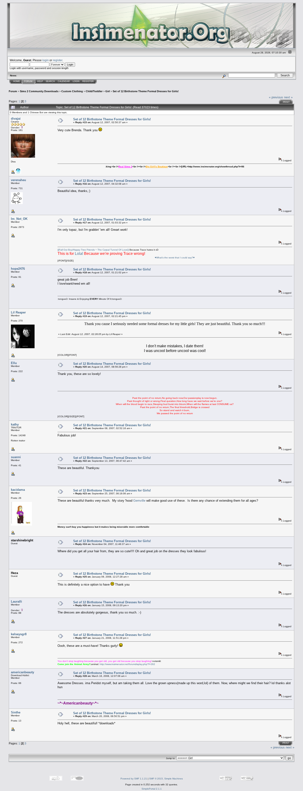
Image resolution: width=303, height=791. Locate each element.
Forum (28, 81)
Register (88, 81)
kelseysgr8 (19, 634)
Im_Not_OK (19, 219)
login (45, 60)
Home (16, 81)
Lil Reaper (18, 312)
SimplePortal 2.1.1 (152, 788)
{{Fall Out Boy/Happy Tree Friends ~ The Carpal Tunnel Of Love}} (93, 249)
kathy (15, 424)
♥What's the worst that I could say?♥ (175, 257)
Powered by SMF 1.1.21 (133, 778)
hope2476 (18, 268)
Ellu (14, 363)
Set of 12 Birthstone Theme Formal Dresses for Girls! (146, 91)
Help (40, 81)
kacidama (18, 489)
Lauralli (16, 601)
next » (288, 97)
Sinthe (15, 712)
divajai (16, 118)
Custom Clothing (72, 91)
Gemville (139, 500)
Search (50, 81)
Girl (107, 91)
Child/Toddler (94, 91)
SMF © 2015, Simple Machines (166, 778)
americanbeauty (22, 672)
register (57, 60)
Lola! (79, 254)
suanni (16, 457)
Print (286, 102)
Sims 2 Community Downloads (39, 91)
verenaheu (18, 180)
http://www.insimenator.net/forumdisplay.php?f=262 (127, 664)
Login (76, 81)
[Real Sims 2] (18, 173)
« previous (276, 97)
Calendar (64, 81)
